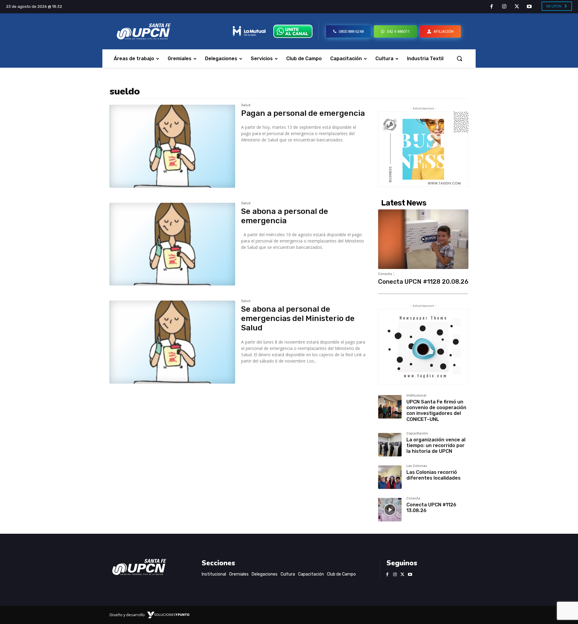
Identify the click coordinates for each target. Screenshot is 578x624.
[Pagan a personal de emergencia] (172, 146)
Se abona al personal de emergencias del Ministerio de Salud (298, 318)
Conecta (385, 274)
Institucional (416, 395)
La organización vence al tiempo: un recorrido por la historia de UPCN (435, 445)
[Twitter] (517, 7)
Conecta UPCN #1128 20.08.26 (423, 281)
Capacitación (417, 433)
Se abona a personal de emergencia (284, 216)
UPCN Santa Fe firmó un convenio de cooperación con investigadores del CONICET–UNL (436, 410)
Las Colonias (416, 466)
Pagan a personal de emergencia (303, 113)
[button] (459, 58)
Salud (245, 105)
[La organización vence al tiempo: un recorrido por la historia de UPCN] (390, 444)
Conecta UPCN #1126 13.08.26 (431, 507)
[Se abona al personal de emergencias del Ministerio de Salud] (172, 342)
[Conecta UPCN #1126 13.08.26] (390, 509)
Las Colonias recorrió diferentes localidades (433, 475)
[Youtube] (529, 7)
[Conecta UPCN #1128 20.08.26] (423, 239)
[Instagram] (504, 7)
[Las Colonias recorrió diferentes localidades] (390, 477)
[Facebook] (492, 7)
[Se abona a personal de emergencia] (172, 244)
